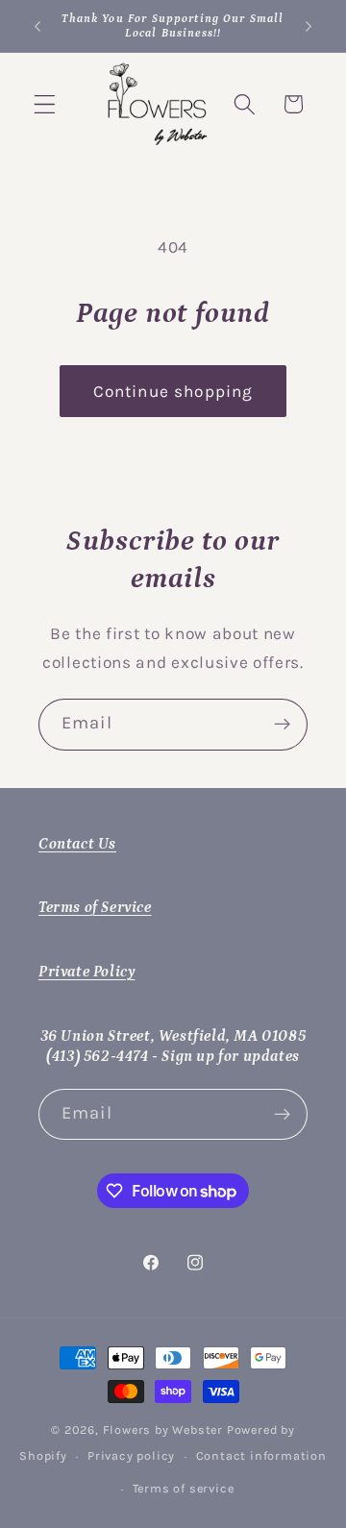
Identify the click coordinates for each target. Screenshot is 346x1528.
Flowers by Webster (165, 1429)
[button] (44, 104)
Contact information (261, 1455)
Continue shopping (173, 391)
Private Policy (86, 971)
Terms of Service (95, 907)
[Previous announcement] (37, 26)
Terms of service (184, 1488)
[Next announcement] (308, 26)
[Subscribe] (282, 725)
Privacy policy (131, 1455)
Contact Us (77, 843)
